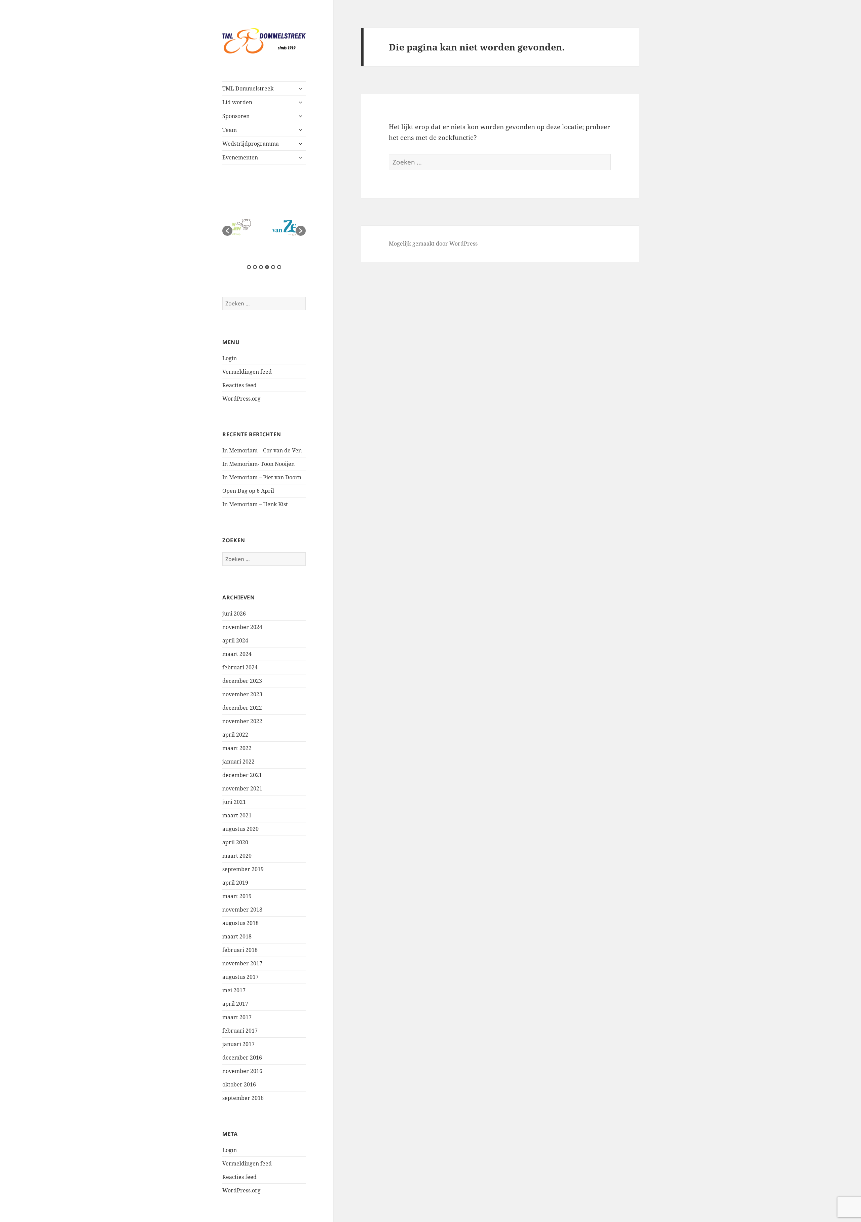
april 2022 (235, 734)
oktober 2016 (239, 1084)
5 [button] (273, 267)
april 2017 (235, 1003)
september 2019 (243, 869)
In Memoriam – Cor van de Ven (262, 450)
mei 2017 (234, 990)
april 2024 (235, 640)
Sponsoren (236, 116)
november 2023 (242, 694)
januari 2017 (238, 1044)
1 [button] (249, 267)
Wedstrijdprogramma (250, 143)
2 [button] (255, 267)
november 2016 (242, 1071)
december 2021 (242, 775)
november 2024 (242, 627)
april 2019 (235, 882)
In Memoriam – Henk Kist (255, 504)
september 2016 (243, 1098)
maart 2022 (237, 748)
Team (229, 130)
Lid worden (237, 102)
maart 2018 (237, 936)
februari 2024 (240, 667)
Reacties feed (239, 385)
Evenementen (240, 157)
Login (229, 358)
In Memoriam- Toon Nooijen (258, 464)
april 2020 (235, 842)
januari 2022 (238, 761)
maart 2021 (237, 815)
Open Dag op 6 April (248, 490)
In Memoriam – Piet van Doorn (261, 477)
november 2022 (242, 721)
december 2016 (242, 1057)
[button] (227, 231)
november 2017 (242, 963)
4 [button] (267, 267)
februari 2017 (240, 1030)
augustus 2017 (240, 976)
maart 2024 (237, 654)
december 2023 (242, 680)
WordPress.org (241, 398)
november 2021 (242, 788)
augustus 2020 (240, 828)
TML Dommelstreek (247, 88)
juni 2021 (234, 802)
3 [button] (261, 267)
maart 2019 (237, 896)
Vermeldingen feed (247, 371)
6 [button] (279, 267)
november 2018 (242, 909)
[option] (264, 227)
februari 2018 (240, 950)
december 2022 (242, 707)
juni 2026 (234, 613)
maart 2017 (237, 1017)
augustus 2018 (240, 923)
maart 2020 (237, 855)
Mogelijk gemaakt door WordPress (433, 243)
